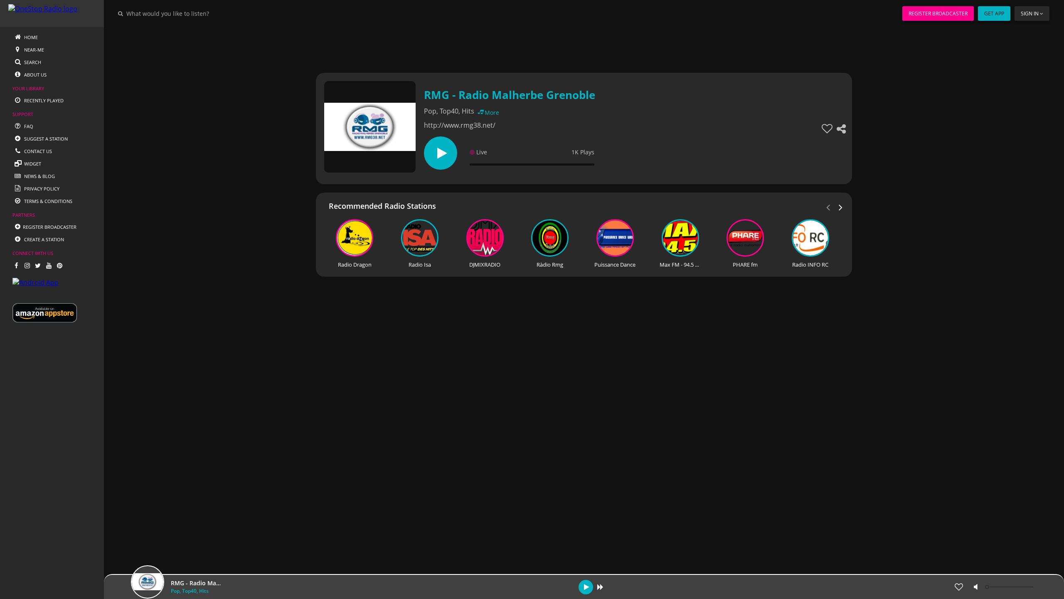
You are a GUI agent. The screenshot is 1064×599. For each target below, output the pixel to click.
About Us (35, 75)
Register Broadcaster (938, 13)
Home (30, 37)
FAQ (28, 126)
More (492, 112)
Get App (994, 13)
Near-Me (33, 50)
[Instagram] (27, 265)
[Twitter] (37, 265)
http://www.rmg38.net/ (459, 125)
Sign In (1030, 13)
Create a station (43, 239)
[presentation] (841, 207)
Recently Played (43, 100)
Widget (32, 164)
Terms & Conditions (47, 201)
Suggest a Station (45, 139)
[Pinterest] (59, 265)
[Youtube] (48, 265)
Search (32, 62)
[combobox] (193, 13)
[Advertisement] (561, 45)
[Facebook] (16, 265)
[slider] (1010, 587)
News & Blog (39, 176)
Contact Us (37, 151)
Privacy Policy (41, 189)
